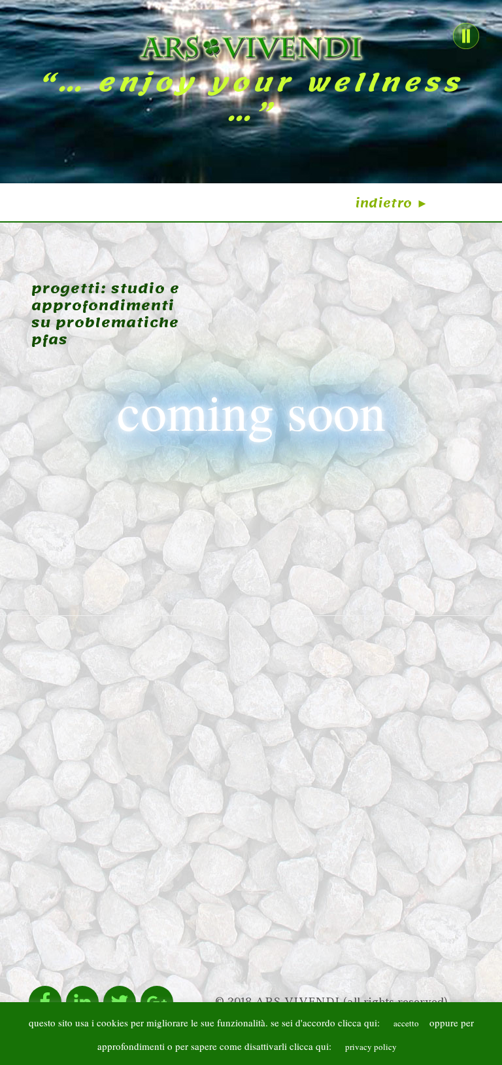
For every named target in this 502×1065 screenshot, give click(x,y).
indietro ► (392, 203)
